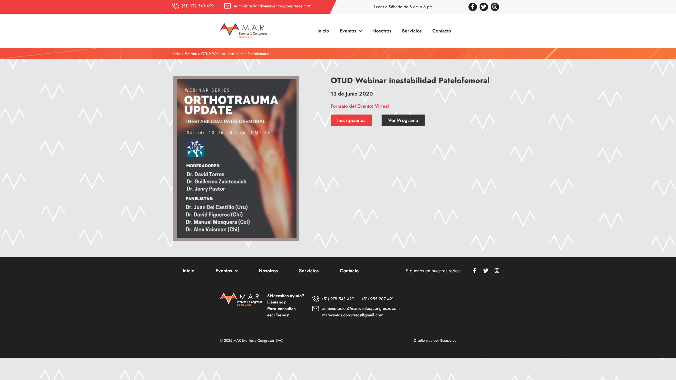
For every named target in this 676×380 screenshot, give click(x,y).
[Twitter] (484, 7)
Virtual (382, 106)
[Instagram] (495, 7)
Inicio (176, 53)
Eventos (191, 53)
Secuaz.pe (448, 340)
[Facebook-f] (472, 7)
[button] (351, 120)
